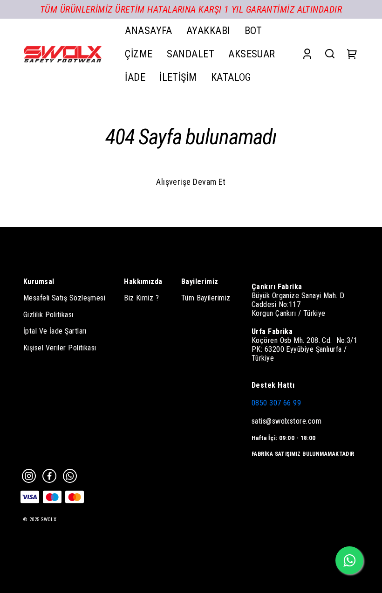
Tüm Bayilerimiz (206, 297)
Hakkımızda (143, 281)
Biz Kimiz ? (141, 297)
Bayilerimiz (199, 281)
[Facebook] (49, 476)
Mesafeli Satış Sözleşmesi (64, 297)
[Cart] (352, 54)
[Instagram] (29, 476)
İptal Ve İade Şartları (55, 331)
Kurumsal (39, 281)
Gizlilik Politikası (48, 314)
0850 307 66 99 (276, 402)
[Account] (307, 54)
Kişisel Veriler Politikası (59, 347)
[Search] (330, 54)
